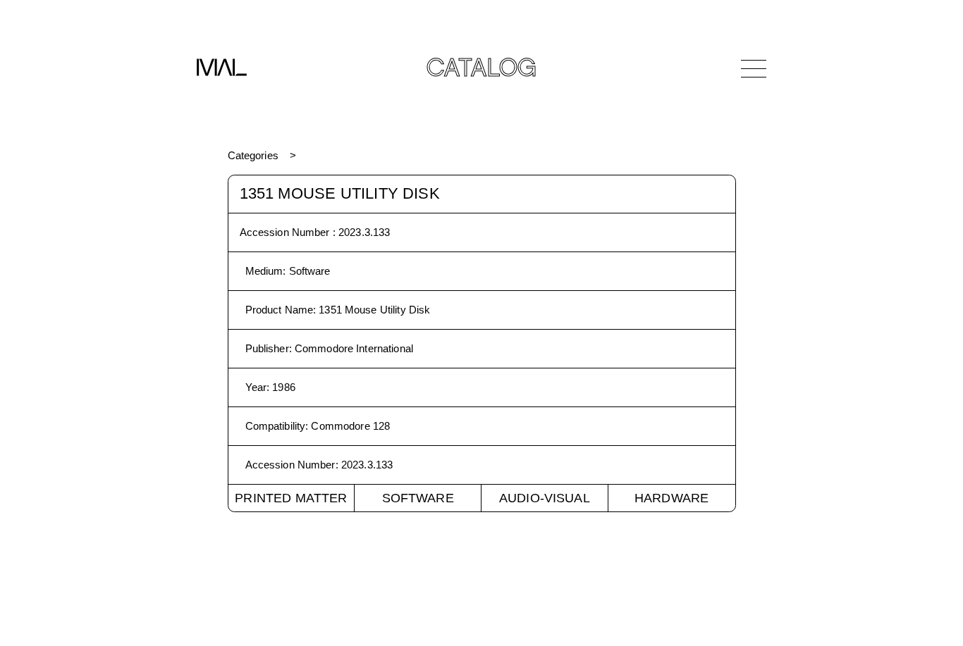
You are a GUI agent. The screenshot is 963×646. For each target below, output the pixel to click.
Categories (253, 155)
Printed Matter (291, 498)
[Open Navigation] (753, 68)
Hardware (671, 498)
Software (418, 498)
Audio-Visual (544, 498)
